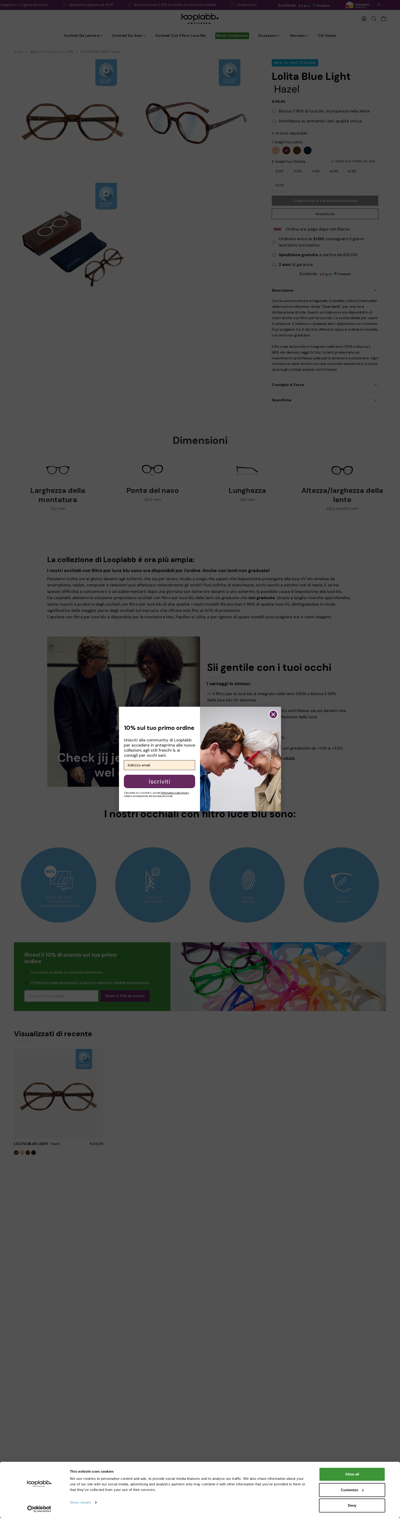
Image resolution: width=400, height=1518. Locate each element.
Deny (352, 1505)
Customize (349, 1490)
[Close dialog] (273, 714)
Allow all (352, 1474)
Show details (80, 1502)
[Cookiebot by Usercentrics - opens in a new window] (39, 1509)
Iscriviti (159, 781)
